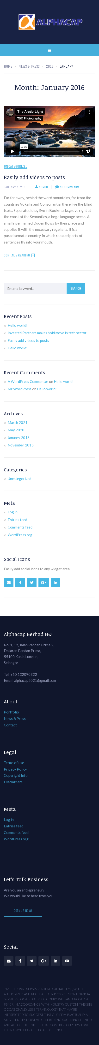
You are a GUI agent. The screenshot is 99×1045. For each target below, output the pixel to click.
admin (43, 187)
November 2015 (21, 445)
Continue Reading (17, 255)
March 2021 (17, 422)
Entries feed (17, 519)
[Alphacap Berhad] (49, 22)
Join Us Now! (23, 910)
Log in (13, 512)
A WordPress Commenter (28, 381)
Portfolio (11, 712)
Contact (10, 725)
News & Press (15, 718)
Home (8, 66)
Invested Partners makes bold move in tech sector (47, 333)
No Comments (69, 187)
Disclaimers (13, 782)
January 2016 (19, 437)
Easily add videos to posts (34, 177)
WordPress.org (20, 535)
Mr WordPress (19, 389)
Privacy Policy (15, 769)
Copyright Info (16, 775)
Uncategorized (15, 167)
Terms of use (14, 762)
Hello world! (17, 325)
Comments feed (20, 527)
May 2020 (16, 430)
